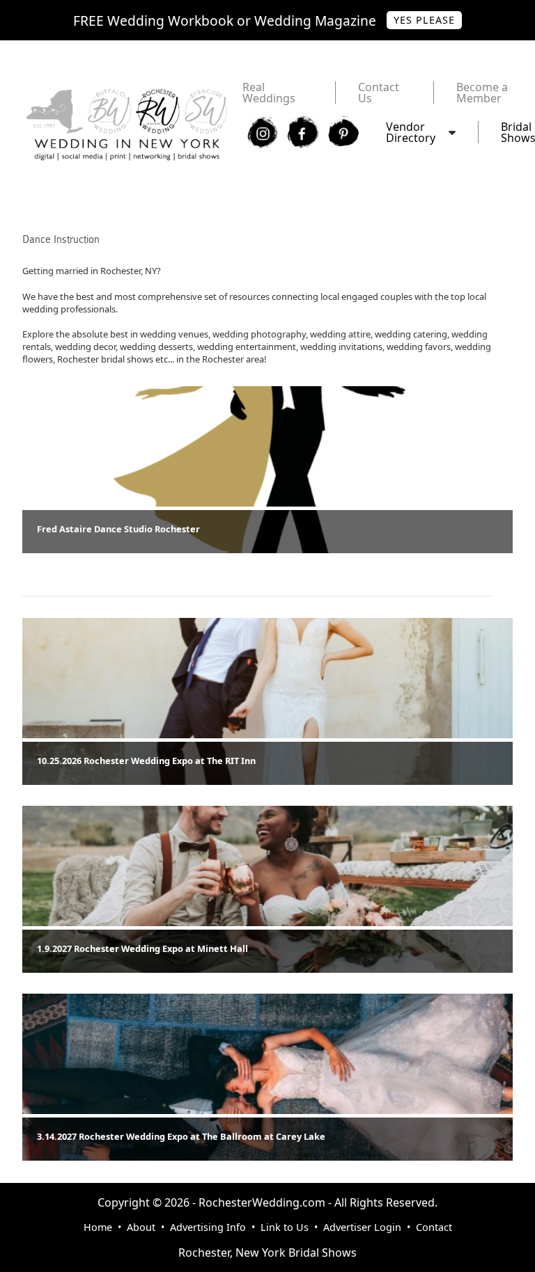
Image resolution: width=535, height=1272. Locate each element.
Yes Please (424, 19)
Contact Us (378, 92)
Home (98, 1227)
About (141, 1227)
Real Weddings (268, 92)
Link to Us (285, 1227)
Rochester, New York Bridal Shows (267, 1252)
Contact (434, 1227)
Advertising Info (208, 1227)
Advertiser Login (362, 1227)
